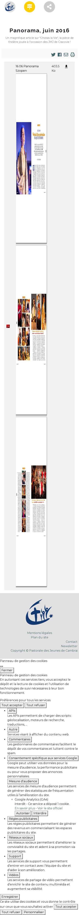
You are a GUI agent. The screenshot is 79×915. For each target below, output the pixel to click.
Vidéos (13, 875)
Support (15, 856)
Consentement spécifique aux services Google (43, 758)
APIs (12, 710)
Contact (72, 642)
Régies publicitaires (23, 819)
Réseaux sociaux (21, 837)
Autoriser (23, 813)
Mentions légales (39, 633)
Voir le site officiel (50, 808)
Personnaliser (34, 912)
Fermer (6, 670)
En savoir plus (25, 808)
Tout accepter (12, 705)
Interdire (39, 813)
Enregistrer (9, 896)
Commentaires (19, 739)
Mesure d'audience (23, 781)
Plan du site (39, 637)
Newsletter (69, 646)
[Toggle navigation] (9, 18)
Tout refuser (35, 705)
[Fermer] (1, 666)
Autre (13, 729)
